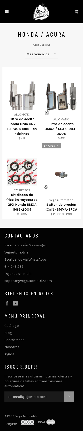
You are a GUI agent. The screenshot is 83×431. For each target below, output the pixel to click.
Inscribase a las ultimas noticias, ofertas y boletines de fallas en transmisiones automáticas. (38, 381)
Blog (8, 333)
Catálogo (11, 325)
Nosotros (11, 347)
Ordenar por (41, 45)
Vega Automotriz (26, 416)
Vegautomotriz (16, 252)
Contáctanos (14, 340)
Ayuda (9, 354)
